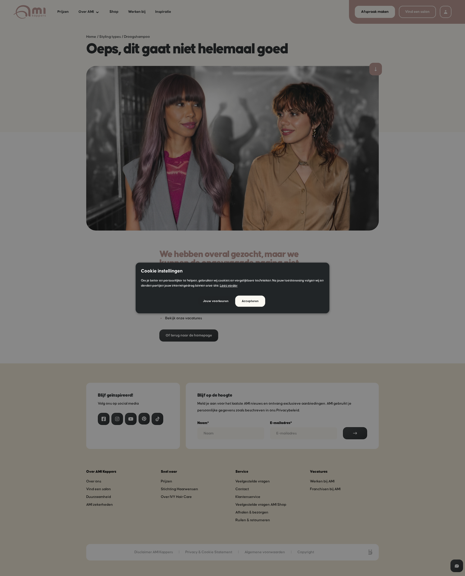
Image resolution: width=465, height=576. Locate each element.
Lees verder (229, 286)
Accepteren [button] (250, 301)
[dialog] (232, 288)
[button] (215, 301)
